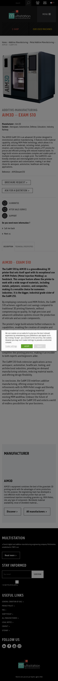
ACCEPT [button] (26, 346)
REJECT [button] (39, 346)
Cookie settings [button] (11, 346)
